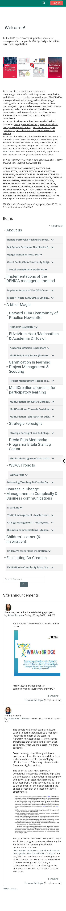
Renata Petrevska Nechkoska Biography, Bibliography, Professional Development (28, 239)
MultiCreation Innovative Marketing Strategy (30, 401)
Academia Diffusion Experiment (28, 347)
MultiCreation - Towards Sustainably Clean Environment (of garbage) (30, 409)
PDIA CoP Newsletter (22, 326)
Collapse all (57, 225)
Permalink (53, 695)
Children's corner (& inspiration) (23, 539)
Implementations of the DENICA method (28, 290)
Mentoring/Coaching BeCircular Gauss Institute (28, 482)
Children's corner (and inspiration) (27, 550)
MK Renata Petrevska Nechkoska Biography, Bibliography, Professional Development (28, 247)
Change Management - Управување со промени (28, 522)
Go (23, 584)
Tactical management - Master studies (28, 515)
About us (14, 230)
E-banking (13, 507)
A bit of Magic (18, 304)
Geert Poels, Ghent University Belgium (28, 262)
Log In (56, 3)
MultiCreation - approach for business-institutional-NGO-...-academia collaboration (30, 416)
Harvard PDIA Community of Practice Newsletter (33, 315)
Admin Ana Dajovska (18, 718)
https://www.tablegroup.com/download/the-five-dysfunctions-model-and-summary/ (36, 852)
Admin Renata (15, 615)
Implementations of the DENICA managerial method (30, 278)
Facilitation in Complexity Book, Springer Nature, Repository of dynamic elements (28, 567)
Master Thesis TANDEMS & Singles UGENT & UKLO (28, 297)
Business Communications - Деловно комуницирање (28, 529)
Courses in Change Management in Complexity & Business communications (31, 494)
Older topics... (10, 888)
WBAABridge (17, 474)
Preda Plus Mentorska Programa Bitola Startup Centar (30, 444)
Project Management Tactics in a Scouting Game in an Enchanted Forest (30, 380)
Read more (8, 151)
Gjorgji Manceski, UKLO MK (23, 254)
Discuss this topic (34, 699)
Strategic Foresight (25, 423)
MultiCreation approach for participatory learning (32, 389)
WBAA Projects (22, 465)
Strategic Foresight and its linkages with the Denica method (30, 432)
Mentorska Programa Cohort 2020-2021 (30, 458)
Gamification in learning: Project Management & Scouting (30, 367)
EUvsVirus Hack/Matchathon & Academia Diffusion (34, 336)
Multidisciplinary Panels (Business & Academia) (30, 355)
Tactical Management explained (25, 269)
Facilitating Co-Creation (26, 558)
